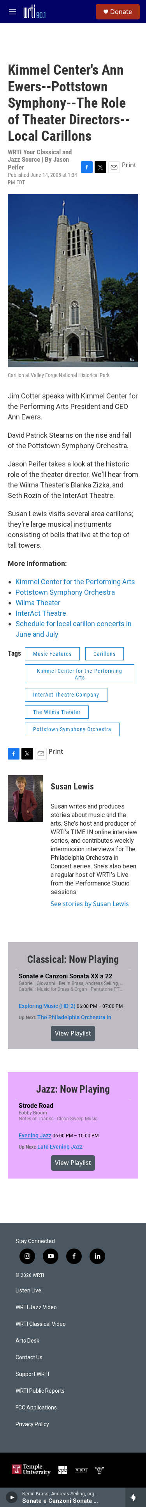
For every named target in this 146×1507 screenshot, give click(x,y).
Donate (121, 11)
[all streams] (135, 1497)
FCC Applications (36, 1408)
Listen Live (28, 1291)
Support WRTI (32, 1374)
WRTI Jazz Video (36, 1307)
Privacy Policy (32, 1424)
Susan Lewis (72, 786)
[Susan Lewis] (25, 798)
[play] (12, 1497)
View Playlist (73, 1033)
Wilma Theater (38, 603)
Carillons (104, 654)
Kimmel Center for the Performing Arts (75, 582)
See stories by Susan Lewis (90, 903)
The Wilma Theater (57, 712)
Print (129, 165)
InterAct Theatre (41, 613)
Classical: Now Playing (73, 959)
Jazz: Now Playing (73, 1089)
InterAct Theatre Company (66, 695)
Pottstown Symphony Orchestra (65, 592)
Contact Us (29, 1357)
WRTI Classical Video (41, 1324)
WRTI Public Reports (40, 1391)
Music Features (52, 654)
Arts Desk (27, 1341)
